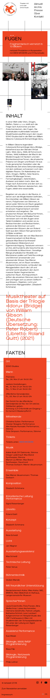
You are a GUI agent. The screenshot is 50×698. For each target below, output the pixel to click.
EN (46, 694)
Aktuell (38, 4)
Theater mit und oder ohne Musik (24, 5)
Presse (38, 10)
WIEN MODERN (26, 442)
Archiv (38, 7)
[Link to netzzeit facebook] (41, 682)
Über (37, 13)
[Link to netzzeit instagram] (37, 682)
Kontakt (39, 16)
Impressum (7, 694)
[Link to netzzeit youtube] (46, 682)
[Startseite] (10, 9)
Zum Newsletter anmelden (14, 688)
